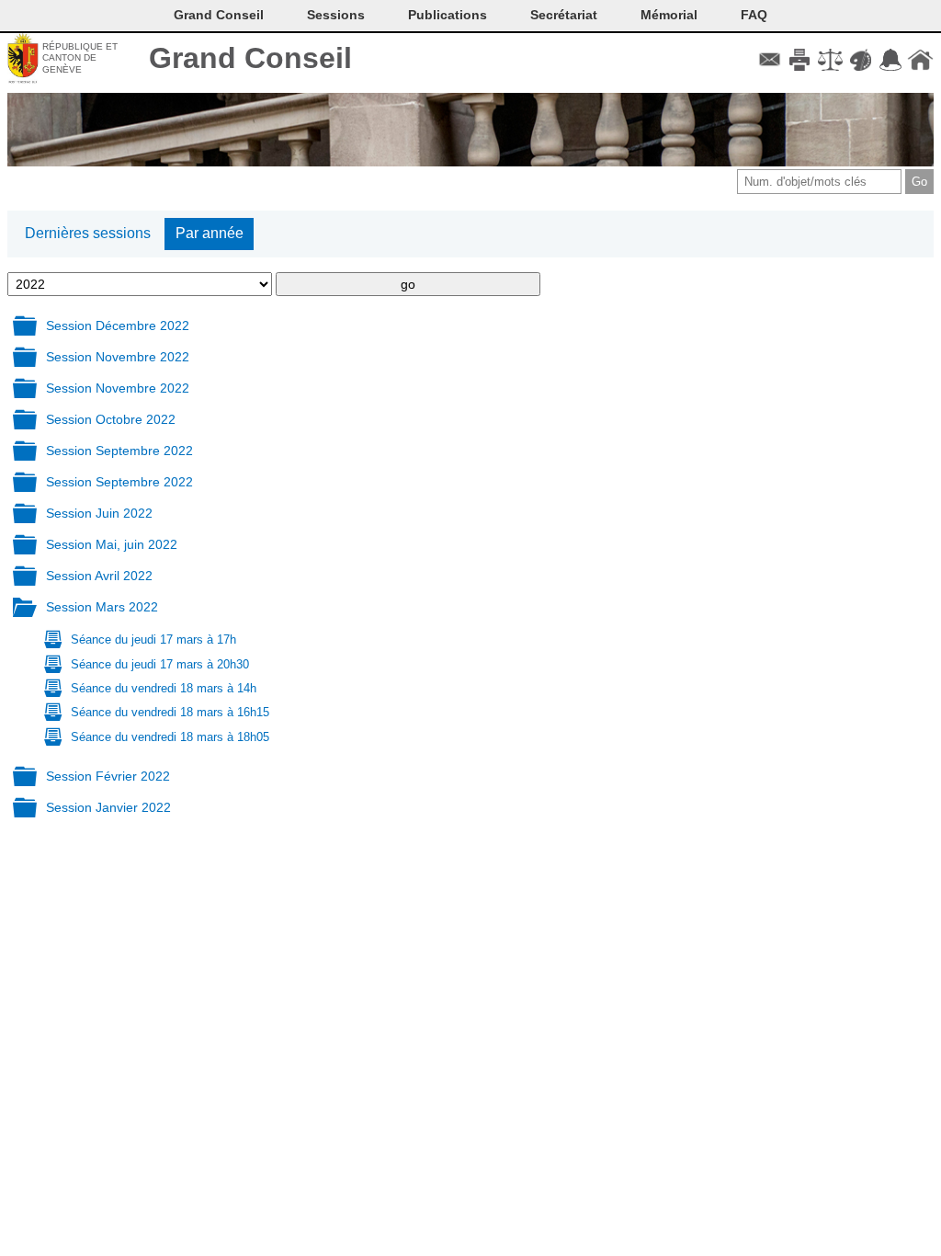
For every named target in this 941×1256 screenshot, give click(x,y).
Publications (447, 14)
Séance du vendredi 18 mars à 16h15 (170, 712)
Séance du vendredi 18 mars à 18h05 (170, 737)
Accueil (920, 60)
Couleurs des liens (860, 60)
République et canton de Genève (80, 57)
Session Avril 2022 (99, 575)
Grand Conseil (250, 57)
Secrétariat (563, 14)
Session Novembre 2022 (117, 356)
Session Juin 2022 (99, 513)
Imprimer (800, 60)
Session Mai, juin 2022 (111, 544)
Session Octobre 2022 (111, 419)
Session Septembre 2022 (119, 450)
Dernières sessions (88, 233)
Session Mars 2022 (102, 606)
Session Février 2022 (108, 776)
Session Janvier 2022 (108, 807)
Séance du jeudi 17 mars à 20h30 (160, 664)
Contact (769, 60)
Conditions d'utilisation (830, 60)
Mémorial (669, 14)
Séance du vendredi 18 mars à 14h (163, 688)
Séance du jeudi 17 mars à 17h (153, 639)
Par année (210, 233)
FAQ (754, 14)
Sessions (336, 14)
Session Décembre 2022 (117, 325)
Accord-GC (890, 60)
